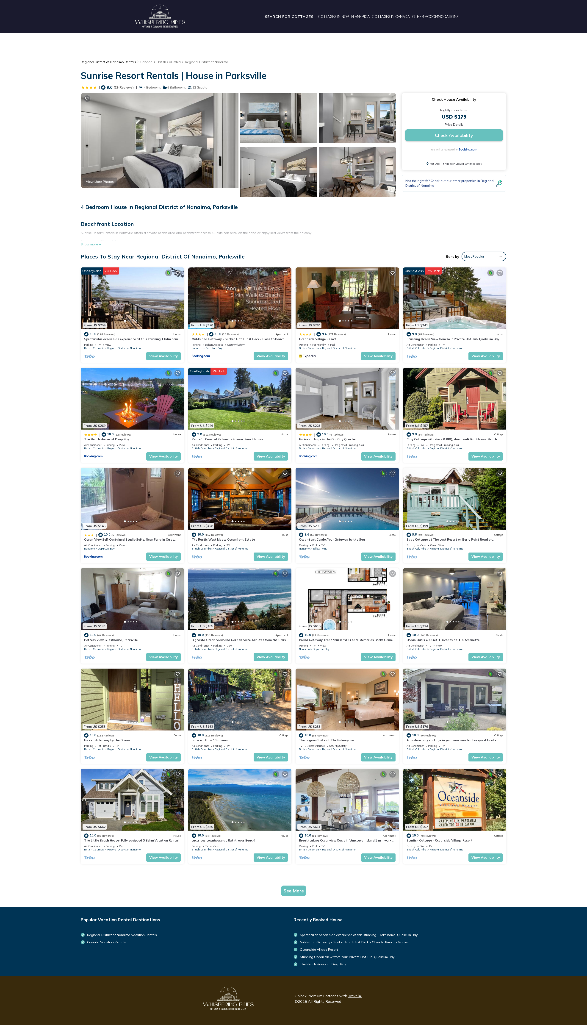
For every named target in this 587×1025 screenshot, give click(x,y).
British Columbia (169, 62)
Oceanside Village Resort (318, 339)
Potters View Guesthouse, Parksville (111, 640)
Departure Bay (213, 348)
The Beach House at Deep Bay (106, 439)
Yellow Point (320, 548)
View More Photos (100, 182)
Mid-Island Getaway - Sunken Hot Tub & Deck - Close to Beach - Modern (354, 942)
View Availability (163, 356)
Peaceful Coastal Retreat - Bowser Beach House (227, 439)
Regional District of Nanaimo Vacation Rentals (122, 935)
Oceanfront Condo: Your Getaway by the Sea (332, 539)
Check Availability (454, 135)
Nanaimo (197, 348)
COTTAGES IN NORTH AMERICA (344, 16)
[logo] (160, 16)
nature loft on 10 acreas (210, 740)
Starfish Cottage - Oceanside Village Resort (440, 840)
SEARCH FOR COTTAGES (289, 16)
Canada (146, 62)
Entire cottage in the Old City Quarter (327, 439)
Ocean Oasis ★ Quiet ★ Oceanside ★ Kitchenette (443, 640)
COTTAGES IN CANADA (391, 16)
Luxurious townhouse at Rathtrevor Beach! (223, 840)
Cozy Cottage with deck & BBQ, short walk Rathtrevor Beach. (452, 439)
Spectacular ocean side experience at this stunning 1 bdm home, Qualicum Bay (359, 935)
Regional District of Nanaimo (206, 62)
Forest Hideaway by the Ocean (107, 740)
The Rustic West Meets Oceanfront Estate (223, 539)
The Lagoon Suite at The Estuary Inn (326, 740)
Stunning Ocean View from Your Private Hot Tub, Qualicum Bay (453, 339)
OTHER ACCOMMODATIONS (435, 16)
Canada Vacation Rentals (106, 942)
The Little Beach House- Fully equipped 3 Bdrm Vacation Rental (131, 840)
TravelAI (355, 996)
